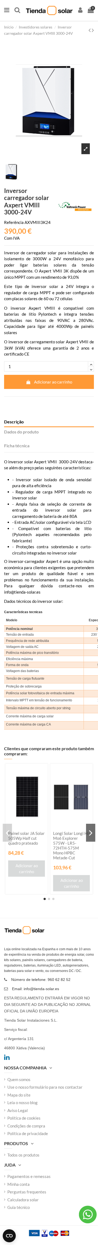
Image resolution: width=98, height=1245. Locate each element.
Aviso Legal (17, 1110)
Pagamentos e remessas (29, 1176)
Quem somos (18, 1079)
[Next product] (93, 30)
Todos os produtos (23, 1154)
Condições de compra (26, 1125)
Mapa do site (18, 1094)
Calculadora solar (23, 1199)
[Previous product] (90, 30)
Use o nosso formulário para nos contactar (44, 1087)
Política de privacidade (27, 1133)
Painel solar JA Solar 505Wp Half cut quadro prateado (26, 838)
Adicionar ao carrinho (53, 381)
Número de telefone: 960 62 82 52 (41, 979)
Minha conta (18, 1184)
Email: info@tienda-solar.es (35, 989)
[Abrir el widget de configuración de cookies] (9, 1235)
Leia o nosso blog (22, 1102)
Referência (14, 222)
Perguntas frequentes (26, 1191)
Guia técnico (18, 1207)
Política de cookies (24, 1118)
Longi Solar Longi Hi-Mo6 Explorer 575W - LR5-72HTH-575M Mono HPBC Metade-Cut (71, 845)
